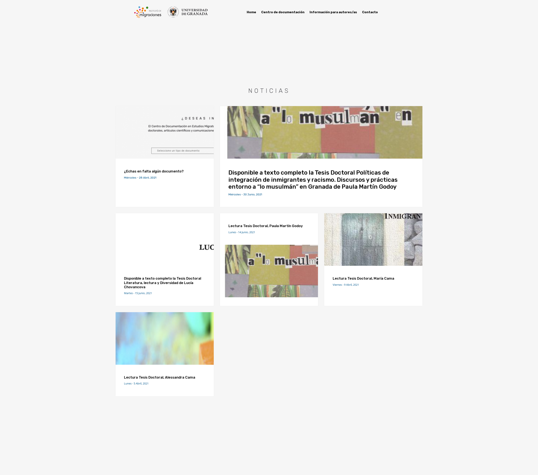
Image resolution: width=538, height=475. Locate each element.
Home (251, 12)
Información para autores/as (333, 12)
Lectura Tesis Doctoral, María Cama (363, 278)
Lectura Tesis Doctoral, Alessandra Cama (159, 377)
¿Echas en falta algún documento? (154, 171)
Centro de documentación (283, 12)
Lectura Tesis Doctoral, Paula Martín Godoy (265, 226)
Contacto (370, 12)
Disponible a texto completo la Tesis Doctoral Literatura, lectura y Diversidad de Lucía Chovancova (162, 282)
